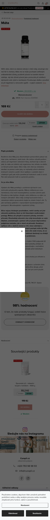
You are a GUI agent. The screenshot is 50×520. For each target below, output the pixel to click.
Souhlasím (37, 513)
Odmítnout (12, 513)
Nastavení (25, 505)
